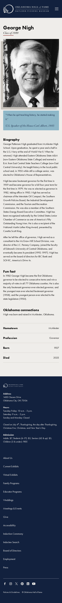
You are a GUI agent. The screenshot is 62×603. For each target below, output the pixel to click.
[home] (26, 8)
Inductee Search (11, 542)
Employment (9, 559)
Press (5, 567)
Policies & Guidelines (11, 592)
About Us (7, 458)
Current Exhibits (11, 466)
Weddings (8, 500)
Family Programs (11, 483)
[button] (55, 8)
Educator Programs (12, 491)
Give (5, 517)
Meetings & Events (12, 508)
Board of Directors (12, 550)
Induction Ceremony (13, 533)
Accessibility (9, 525)
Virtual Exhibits (10, 474)
